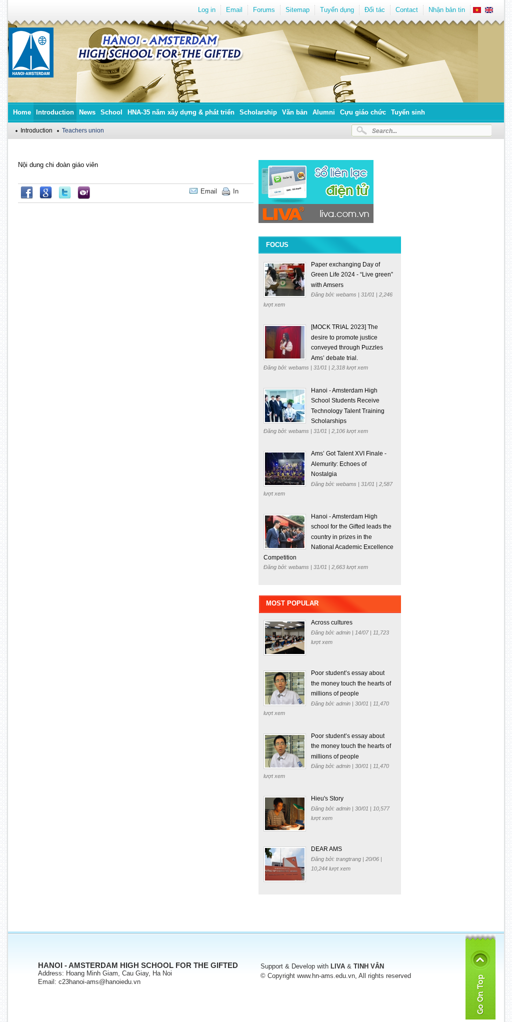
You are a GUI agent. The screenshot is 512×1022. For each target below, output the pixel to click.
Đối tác (374, 10)
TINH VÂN (369, 966)
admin (344, 633)
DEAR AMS (326, 849)
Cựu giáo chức (363, 112)
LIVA (337, 966)
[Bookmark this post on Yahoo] (83, 197)
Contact (407, 10)
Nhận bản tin (446, 10)
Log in (207, 10)
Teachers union (83, 130)
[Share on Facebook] (27, 197)
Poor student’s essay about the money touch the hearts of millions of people (351, 683)
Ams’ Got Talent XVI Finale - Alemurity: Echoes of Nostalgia (348, 464)
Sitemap (298, 10)
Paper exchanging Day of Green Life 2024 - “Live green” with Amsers (352, 274)
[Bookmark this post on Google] (45, 197)
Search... (384, 131)
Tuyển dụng (337, 10)
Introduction (55, 112)
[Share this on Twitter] (65, 197)
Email (234, 10)
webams (347, 295)
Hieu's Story (327, 798)
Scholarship (258, 112)
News (87, 112)
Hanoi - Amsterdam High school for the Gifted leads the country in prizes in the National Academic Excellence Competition (329, 537)
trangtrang (349, 859)
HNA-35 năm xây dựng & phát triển (181, 112)
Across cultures (331, 622)
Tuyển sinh (408, 112)
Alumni (323, 112)
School (111, 112)
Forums (264, 10)
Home (22, 112)
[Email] (246, 191)
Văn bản (295, 112)
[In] (251, 191)
